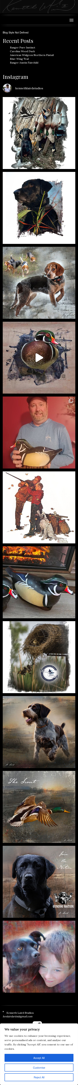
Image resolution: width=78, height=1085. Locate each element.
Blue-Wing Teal (19, 58)
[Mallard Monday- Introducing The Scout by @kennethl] (39, 807)
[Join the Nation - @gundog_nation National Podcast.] (39, 882)
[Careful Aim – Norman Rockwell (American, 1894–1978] (39, 507)
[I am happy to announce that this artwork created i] (39, 133)
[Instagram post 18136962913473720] (39, 358)
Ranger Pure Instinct (22, 47)
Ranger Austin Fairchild (24, 62)
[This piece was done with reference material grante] (39, 657)
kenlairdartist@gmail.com (17, 1016)
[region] (39, 1054)
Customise (39, 1067)
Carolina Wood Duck (22, 51)
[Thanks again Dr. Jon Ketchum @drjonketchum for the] (39, 433)
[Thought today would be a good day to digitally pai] (39, 283)
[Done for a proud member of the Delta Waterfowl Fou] (39, 208)
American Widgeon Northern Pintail (32, 55)
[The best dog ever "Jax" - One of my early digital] (39, 957)
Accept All (39, 1058)
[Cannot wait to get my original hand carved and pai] (39, 582)
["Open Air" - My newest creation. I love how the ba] (39, 732)
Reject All (39, 1077)
